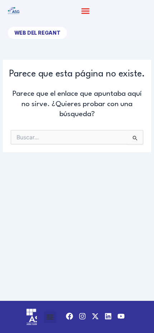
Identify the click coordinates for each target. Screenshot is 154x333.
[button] (85, 11)
